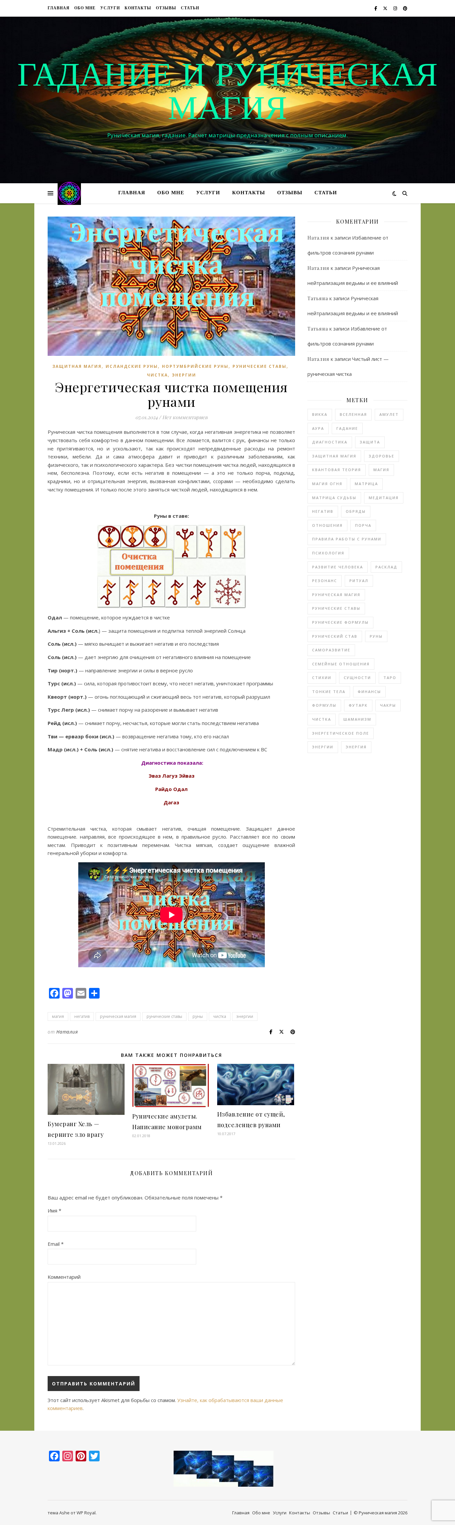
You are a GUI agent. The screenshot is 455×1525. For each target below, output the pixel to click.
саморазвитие (331, 649)
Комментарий (64, 1276)
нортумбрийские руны (195, 366)
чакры (388, 705)
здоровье (381, 455)
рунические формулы (340, 622)
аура (318, 428)
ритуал (358, 580)
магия (58, 1016)
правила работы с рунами (346, 538)
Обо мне (85, 8)
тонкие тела (328, 691)
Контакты (138, 8)
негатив (82, 1016)
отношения (327, 525)
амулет (389, 414)
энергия (356, 746)
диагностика (329, 441)
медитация (384, 497)
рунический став (334, 636)
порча (363, 525)
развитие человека (337, 566)
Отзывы (166, 8)
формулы (324, 705)
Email (56, 1243)
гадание (347, 428)
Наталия (67, 1032)
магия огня (327, 483)
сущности (357, 677)
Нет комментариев (185, 417)
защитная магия (77, 366)
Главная (59, 8)
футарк (358, 705)
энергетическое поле (340, 733)
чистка (157, 375)
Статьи (190, 8)
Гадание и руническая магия (227, 94)
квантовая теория (336, 469)
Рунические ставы (259, 366)
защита (370, 441)
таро (389, 677)
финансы (369, 691)
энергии (184, 375)
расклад (386, 566)
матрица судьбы (334, 497)
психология (328, 552)
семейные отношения (341, 663)
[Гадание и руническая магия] (69, 193)
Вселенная (353, 414)
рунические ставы (164, 1016)
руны (198, 1016)
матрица (366, 483)
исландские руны (132, 366)
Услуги (110, 8)
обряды (356, 511)
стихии (321, 677)
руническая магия (118, 1016)
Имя (54, 1210)
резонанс (324, 580)
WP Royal (86, 1513)
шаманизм (357, 719)
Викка (319, 414)
